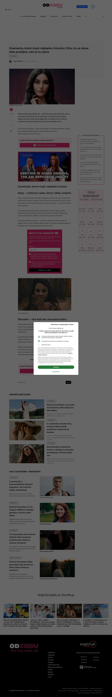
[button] (56, 345)
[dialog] (56, 348)
